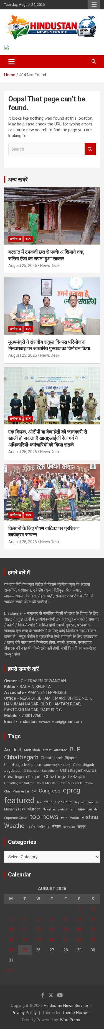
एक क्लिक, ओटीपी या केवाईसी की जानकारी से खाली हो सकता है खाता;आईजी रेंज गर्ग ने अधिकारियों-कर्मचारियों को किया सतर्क (47, 438)
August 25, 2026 (22, 265)
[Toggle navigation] (11, 61)
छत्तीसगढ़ (43, 827)
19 (38, 939)
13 (52, 929)
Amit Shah (32, 750)
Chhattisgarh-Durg (57, 765)
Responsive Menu (94, 4)
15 (79, 929)
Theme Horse (74, 1012)
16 (93, 929)
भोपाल (56, 826)
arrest (47, 750)
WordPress (70, 1019)
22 (79, 939)
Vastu (74, 818)
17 (11, 939)
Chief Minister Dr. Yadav (76, 783)
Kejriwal (79, 802)
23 (93, 939)
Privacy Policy (24, 1012)
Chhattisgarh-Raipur (64, 776)
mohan (93, 802)
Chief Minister (47, 783)
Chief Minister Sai (16, 791)
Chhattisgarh (21, 757)
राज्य (28, 239)
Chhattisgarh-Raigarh (23, 777)
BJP (75, 749)
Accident (12, 749)
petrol (62, 809)
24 (11, 949)
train (64, 818)
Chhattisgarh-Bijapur (59, 758)
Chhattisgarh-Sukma (19, 783)
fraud (48, 802)
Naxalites (49, 809)
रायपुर (81, 826)
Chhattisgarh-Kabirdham (40, 771)
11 (24, 929)
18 (24, 939)
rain (72, 809)
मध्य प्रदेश (69, 827)
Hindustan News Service (66, 1005)
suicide (92, 809)
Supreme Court (15, 818)
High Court (63, 802)
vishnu (90, 817)
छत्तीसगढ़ (15, 239)
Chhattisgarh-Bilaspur (22, 764)
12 (38, 929)
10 (11, 929)
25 (24, 949)
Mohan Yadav (14, 809)
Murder (33, 809)
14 (66, 929)
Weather (15, 825)
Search (90, 149)
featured (19, 800)
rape (81, 809)
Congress (49, 791)
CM (33, 791)
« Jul (8, 970)
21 (66, 939)
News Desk (49, 265)
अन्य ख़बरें (18, 179)
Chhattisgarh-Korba (78, 770)
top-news (44, 817)
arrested (60, 750)
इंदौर (32, 827)
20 (52, 939)
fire (39, 802)
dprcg (71, 790)
